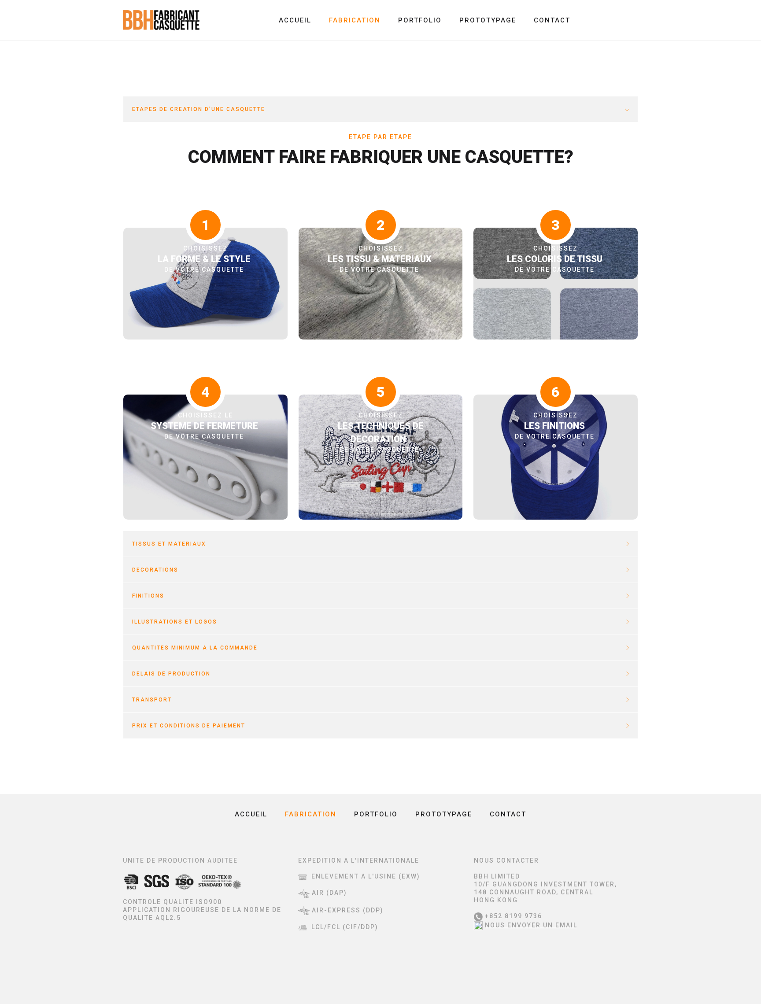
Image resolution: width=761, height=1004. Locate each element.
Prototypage (487, 20)
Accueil (295, 20)
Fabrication (354, 20)
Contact (552, 20)
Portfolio (420, 20)
